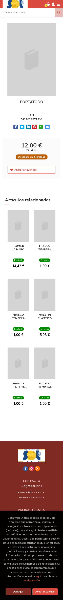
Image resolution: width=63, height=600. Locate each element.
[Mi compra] (48, 4)
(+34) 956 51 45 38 (31, 486)
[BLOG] (37, 468)
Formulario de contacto (31, 497)
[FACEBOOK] (25, 468)
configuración (31, 580)
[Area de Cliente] (53, 4)
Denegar (18, 591)
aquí (38, 576)
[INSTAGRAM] (31, 468)
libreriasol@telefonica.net (31, 492)
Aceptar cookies (45, 591)
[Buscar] (59, 12)
